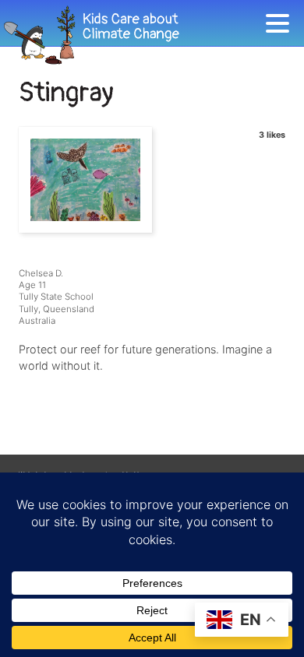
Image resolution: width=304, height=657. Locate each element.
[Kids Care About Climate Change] (132, 35)
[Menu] (281, 26)
